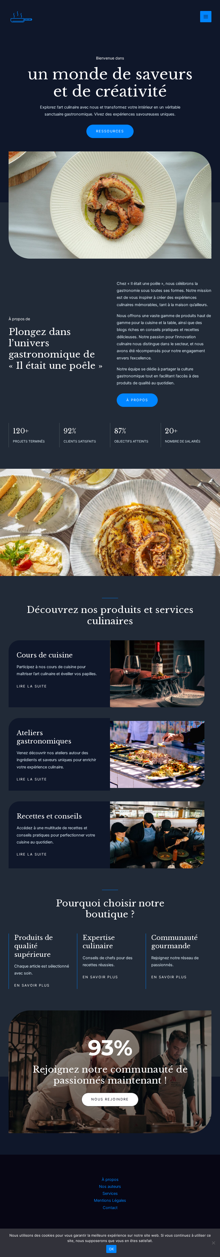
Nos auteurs (110, 1186)
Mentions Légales (110, 1200)
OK (111, 1249)
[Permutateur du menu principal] (205, 16)
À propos (110, 1179)
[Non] (213, 1242)
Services (110, 1193)
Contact (110, 1207)
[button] (110, 1099)
